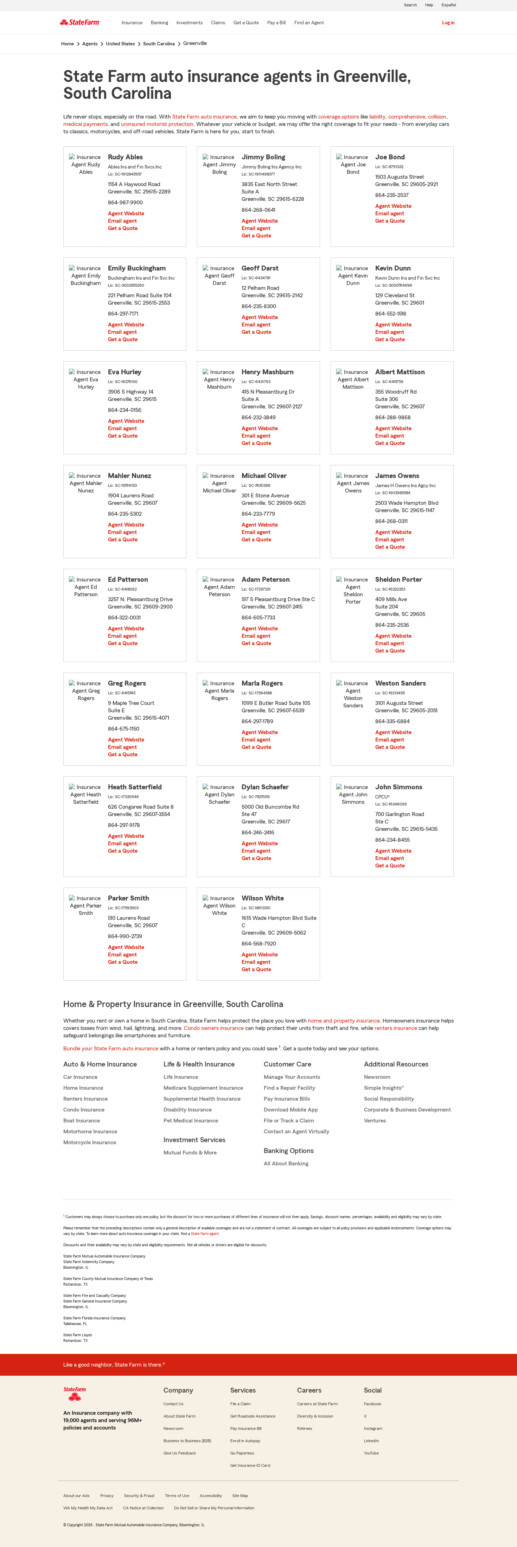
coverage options (338, 117)
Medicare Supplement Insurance (203, 1088)
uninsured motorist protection (157, 124)
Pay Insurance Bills (287, 1099)
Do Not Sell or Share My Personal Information (214, 1508)
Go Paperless (242, 1453)
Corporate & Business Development (407, 1110)
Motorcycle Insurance (89, 1142)
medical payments (85, 124)
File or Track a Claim (289, 1120)
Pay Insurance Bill (245, 1428)
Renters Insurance (85, 1099)
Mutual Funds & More (190, 1153)
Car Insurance (80, 1077)
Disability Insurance (188, 1110)
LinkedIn (371, 1441)
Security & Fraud (139, 1496)
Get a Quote (123, 228)
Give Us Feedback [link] (180, 1453)
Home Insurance (83, 1088)
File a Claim (240, 1404)
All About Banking (286, 1163)
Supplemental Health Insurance (202, 1099)
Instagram (373, 1428)
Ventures (375, 1120)
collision (437, 117)
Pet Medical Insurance (191, 1120)
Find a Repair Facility (289, 1088)
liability (377, 117)
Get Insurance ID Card (250, 1465)
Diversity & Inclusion (315, 1416)
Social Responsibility (389, 1099)
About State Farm (180, 1416)
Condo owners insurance (214, 1028)
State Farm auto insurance (204, 117)
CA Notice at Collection (143, 1508)
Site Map (240, 1496)
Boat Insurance (81, 1120)
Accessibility (211, 1496)
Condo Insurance (83, 1110)
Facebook (372, 1404)
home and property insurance (344, 1021)
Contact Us (174, 1404)
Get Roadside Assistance (252, 1416)
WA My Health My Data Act (88, 1508)
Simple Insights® (384, 1088)
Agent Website (126, 213)
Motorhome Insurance (90, 1131)
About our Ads (76, 1496)
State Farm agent (205, 1233)
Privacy (107, 1496)
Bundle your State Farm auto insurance (110, 1048)
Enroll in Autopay (245, 1441)
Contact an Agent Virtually (296, 1131)
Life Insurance (181, 1077)
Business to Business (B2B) (187, 1441)
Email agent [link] (122, 221)
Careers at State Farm (317, 1404)
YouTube (371, 1453)
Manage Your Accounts (292, 1077)
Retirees (304, 1428)
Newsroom (377, 1077)
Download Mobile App (291, 1110)
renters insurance (396, 1028)
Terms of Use (177, 1496)
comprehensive (406, 117)
